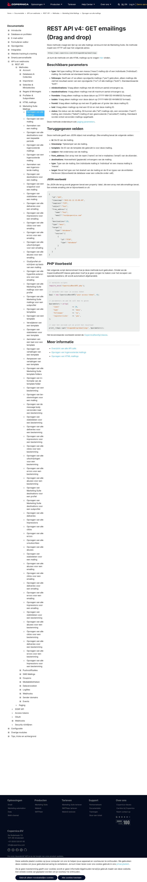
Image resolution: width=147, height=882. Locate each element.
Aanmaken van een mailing (33, 127)
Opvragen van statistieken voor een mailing (34, 196)
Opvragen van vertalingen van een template (34, 352)
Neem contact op (123, 812)
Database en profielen (21, 34)
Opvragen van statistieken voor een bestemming (34, 420)
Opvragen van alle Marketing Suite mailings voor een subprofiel (35, 300)
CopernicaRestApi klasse (95, 335)
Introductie (16, 30)
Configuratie (17, 728)
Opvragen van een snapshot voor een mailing (35, 187)
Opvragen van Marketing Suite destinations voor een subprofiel (35, 504)
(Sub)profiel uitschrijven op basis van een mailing (35, 264)
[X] (22, 850)
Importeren (28, 81)
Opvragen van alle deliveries (35, 514)
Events (26, 701)
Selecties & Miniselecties (29, 86)
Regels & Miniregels (32, 91)
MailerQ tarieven (68, 812)
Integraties (16, 50)
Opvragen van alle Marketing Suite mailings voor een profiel (35, 288)
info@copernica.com (16, 845)
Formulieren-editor (20, 42)
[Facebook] (18, 850)
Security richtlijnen (23, 725)
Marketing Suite (41, 805)
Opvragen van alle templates (35, 310)
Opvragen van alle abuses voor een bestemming (35, 481)
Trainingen (93, 812)
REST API (46, 13)
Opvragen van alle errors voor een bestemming (35, 471)
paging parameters (86, 122)
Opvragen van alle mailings (91, 13)
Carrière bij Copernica (125, 808)
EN (126, 4)
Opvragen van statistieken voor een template (34, 332)
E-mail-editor (17, 38)
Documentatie (19, 13)
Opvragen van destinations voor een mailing (35, 177)
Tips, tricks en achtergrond (23, 736)
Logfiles (26, 690)
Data (10, 812)
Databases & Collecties (28, 75)
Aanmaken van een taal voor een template (35, 342)
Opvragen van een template (35, 317)
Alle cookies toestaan (71, 877)
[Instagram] (13, 850)
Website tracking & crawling (24, 54)
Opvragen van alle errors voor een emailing (35, 235)
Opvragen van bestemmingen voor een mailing (35, 397)
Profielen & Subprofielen (29, 96)
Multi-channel (13, 815)
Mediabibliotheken (31, 682)
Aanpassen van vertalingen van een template (34, 361)
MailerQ (38, 808)
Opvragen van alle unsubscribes (35, 541)
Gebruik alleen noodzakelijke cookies (36, 877)
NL (122, 4)
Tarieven (72, 4)
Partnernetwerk (95, 805)
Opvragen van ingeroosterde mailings (68, 352)
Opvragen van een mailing (35, 120)
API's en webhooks (33, 13)
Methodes (56, 13)
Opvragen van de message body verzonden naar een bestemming (35, 408)
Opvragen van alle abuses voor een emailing (35, 255)
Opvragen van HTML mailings (65, 356)
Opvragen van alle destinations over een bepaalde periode (35, 136)
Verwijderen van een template (34, 324)
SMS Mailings (29, 674)
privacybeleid (122, 864)
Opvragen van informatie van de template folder (35, 381)
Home (9, 13)
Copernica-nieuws (123, 805)
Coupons (27, 678)
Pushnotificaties (30, 670)
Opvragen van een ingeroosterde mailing (35, 158)
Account (26, 70)
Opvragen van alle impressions (35, 521)
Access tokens (22, 713)
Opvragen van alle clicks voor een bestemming (35, 449)
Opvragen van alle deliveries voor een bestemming (35, 429)
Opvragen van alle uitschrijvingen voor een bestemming (35, 460)
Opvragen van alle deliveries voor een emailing (35, 206)
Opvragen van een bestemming (35, 389)
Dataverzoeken (30, 686)
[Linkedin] (9, 850)
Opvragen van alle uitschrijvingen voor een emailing (35, 245)
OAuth (18, 717)
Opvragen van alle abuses (35, 548)
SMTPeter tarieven (69, 808)
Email (10, 805)
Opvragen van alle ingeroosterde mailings (35, 148)
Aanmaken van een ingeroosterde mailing (33, 167)
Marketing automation (17, 808)
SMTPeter (39, 812)
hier (101, 58)
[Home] (18, 4)
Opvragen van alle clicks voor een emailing (35, 225)
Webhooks (28, 693)
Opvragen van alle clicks (35, 528)
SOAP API (19, 709)
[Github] (25, 850)
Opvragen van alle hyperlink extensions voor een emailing (35, 275)
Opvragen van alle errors (35, 534)
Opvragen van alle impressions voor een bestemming (35, 439)
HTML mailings (29, 102)
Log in (132, 4)
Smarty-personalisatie (21, 57)
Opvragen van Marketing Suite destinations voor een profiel (35, 492)
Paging (22, 705)
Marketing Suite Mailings (70, 13)
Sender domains (30, 697)
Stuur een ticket (95, 815)
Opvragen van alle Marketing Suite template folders (35, 371)
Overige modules (19, 732)
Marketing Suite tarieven (72, 805)
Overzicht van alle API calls (63, 348)
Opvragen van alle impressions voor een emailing (35, 216)
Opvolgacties (17, 46)
